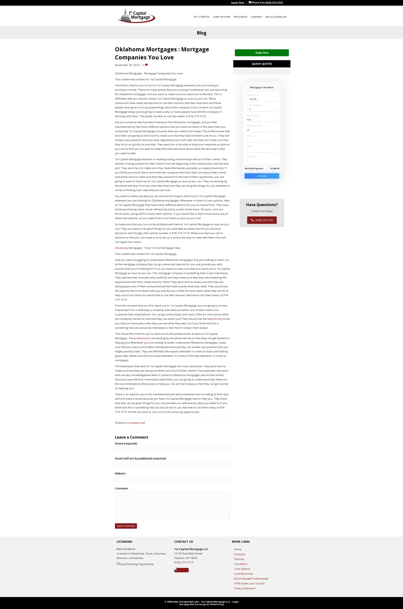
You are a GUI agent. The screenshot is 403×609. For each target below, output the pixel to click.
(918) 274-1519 (274, 2)
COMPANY (256, 16)
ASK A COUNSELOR (276, 16)
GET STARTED (202, 16)
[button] (262, 52)
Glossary (239, 559)
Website (120, 473)
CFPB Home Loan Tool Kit (249, 583)
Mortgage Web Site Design (192, 604)
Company (239, 554)
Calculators (240, 564)
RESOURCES (240, 16)
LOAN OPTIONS (221, 16)
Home (237, 549)
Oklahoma (122, 248)
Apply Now (237, 2)
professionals (142, 338)
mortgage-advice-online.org (262, 184)
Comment (121, 488)
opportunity (215, 319)
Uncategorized (136, 423)
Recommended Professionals (251, 578)
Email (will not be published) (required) (140, 458)
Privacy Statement (244, 588)
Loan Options (242, 569)
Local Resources (243, 573)
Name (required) (126, 443)
